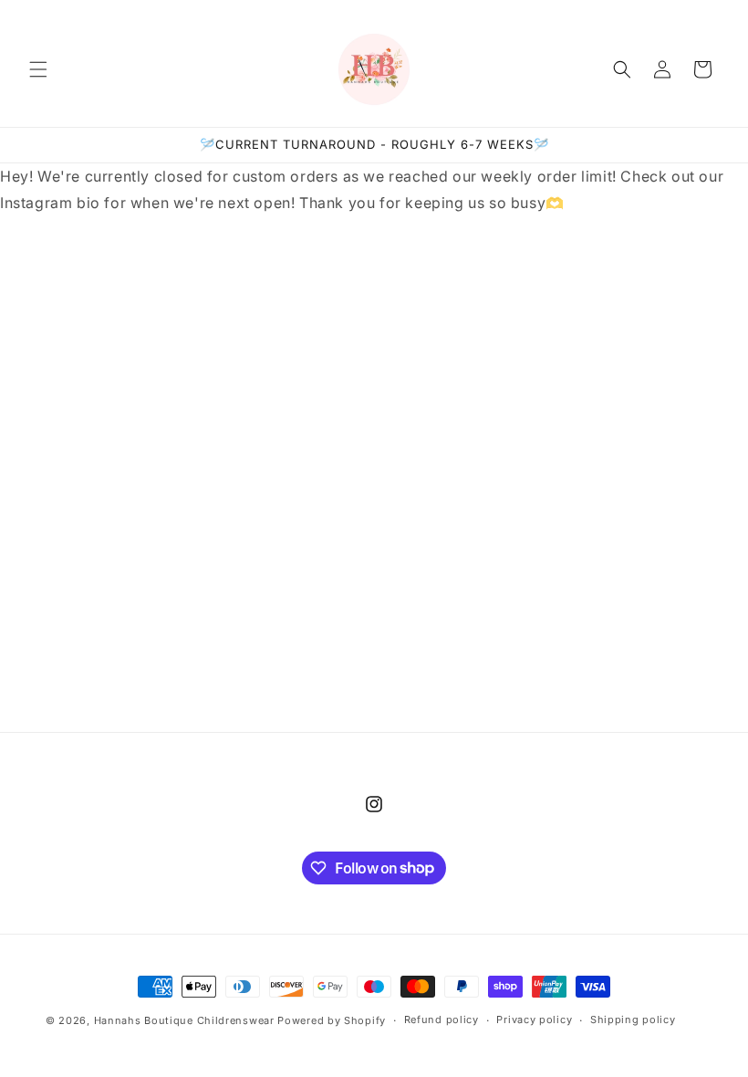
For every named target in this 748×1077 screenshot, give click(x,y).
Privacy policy (534, 1019)
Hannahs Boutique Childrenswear (184, 1020)
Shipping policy (633, 1019)
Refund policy (441, 1019)
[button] (38, 69)
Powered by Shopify (331, 1020)
